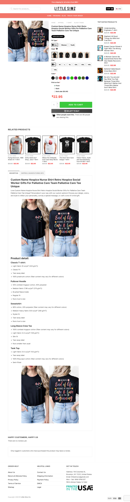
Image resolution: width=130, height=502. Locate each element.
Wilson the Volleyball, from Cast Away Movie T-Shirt (50, 159)
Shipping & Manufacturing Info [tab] (32, 173)
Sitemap (11, 487)
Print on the (55, 82)
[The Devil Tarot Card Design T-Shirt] (67, 145)
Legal (39, 487)
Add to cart (76, 105)
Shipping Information (45, 476)
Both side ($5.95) (62, 91)
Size (53, 60)
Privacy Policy (13, 480)
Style (54, 49)
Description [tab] (13, 173)
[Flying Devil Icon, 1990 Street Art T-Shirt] (15, 145)
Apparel (61, 22)
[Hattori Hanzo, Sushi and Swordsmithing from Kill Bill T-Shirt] (84, 145)
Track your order (75, 15)
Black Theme (79, 22)
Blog (64, 15)
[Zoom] (10, 59)
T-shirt (69, 22)
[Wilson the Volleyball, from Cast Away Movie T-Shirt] (50, 145)
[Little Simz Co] (65, 8)
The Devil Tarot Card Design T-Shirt (67, 158)
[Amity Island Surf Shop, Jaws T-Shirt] (32, 145)
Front (58, 85)
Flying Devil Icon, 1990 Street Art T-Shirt (15, 158)
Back (57, 88)
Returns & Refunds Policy (17, 476)
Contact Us (41, 472)
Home (49, 15)
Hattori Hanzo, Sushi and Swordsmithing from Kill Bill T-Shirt (84, 159)
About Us (11, 472)
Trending (57, 15)
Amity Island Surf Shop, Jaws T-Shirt (31, 158)
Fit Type (54, 40)
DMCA (39, 483)
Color (53, 74)
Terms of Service (14, 483)
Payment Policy (43, 480)
